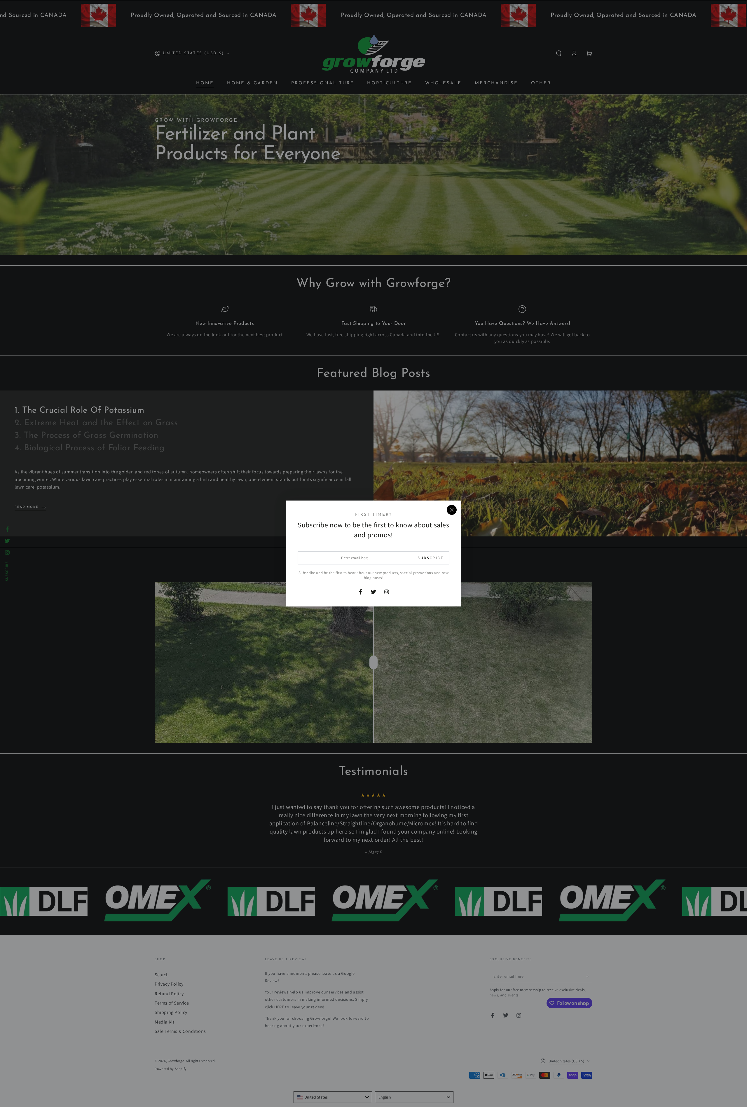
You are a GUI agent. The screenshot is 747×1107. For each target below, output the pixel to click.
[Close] (451, 509)
